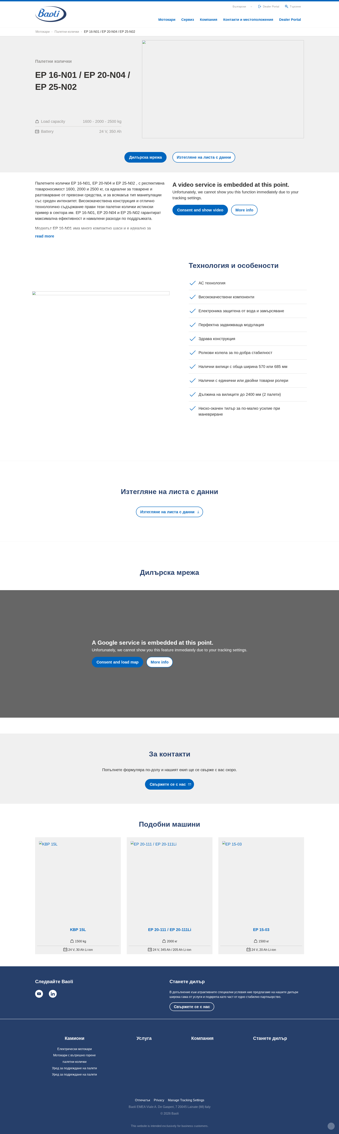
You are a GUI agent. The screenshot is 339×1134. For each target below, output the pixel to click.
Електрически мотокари (74, 1049)
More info (244, 210)
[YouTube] (39, 994)
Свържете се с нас (168, 784)
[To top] (331, 1126)
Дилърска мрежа (145, 157)
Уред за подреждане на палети (74, 1068)
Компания (208, 20)
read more (44, 236)
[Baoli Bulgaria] (51, 14)
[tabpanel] (78, 895)
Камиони (74, 1038)
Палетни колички (67, 31)
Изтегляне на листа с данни (204, 157)
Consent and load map (118, 662)
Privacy (159, 1100)
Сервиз (187, 20)
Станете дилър (270, 1038)
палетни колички (75, 1061)
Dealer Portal (290, 20)
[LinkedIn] (53, 994)
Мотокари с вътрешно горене (74, 1055)
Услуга (144, 1038)
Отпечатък (142, 1100)
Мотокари (166, 20)
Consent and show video (200, 210)
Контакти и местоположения (248, 20)
